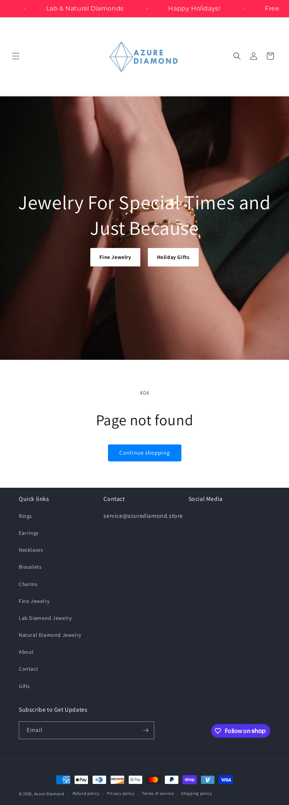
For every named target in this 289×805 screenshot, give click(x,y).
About (26, 651)
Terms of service (157, 793)
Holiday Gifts (173, 257)
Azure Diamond (49, 793)
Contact (28, 668)
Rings (25, 516)
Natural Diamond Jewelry (50, 635)
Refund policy (86, 793)
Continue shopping (144, 452)
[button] (16, 56)
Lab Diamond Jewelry (45, 618)
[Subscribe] (145, 730)
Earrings (29, 533)
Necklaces (31, 549)
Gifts (24, 686)
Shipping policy (196, 793)
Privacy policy (121, 793)
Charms (28, 584)
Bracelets (30, 566)
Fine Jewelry (115, 257)
